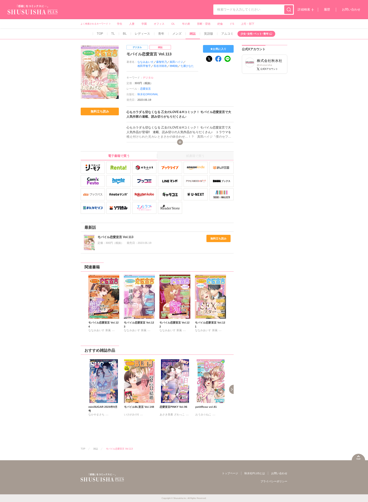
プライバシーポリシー (273, 481)
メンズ (177, 33)
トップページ (230, 473)
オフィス (159, 23)
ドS (232, 23)
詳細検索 (304, 9)
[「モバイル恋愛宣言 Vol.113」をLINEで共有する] (227, 59)
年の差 (186, 23)
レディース (142, 33)
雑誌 (193, 33)
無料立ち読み (218, 238)
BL (125, 33)
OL (173, 23)
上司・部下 (247, 23)
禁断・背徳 (203, 23)
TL (113, 33)
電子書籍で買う (119, 155)
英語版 (208, 33)
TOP (100, 33)
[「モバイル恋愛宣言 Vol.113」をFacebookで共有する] (218, 59)
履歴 (327, 9)
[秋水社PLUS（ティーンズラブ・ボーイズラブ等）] (33, 12)
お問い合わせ (351, 9)
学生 (119, 23)
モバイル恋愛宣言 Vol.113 (119, 448)
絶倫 (220, 23)
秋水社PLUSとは (254, 473)
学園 (144, 23)
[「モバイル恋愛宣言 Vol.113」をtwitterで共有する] (209, 59)
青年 (161, 33)
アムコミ (227, 33)
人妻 (132, 23)
